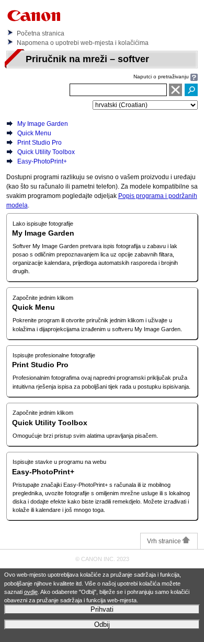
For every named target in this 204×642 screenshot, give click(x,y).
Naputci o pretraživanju (161, 76)
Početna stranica (40, 33)
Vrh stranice (164, 541)
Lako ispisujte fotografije (43, 223)
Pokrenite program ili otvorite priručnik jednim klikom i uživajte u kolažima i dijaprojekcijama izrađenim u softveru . (97, 324)
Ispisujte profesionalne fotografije (54, 355)
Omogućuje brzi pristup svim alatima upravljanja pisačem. (85, 436)
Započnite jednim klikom (43, 298)
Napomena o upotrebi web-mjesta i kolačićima (83, 42)
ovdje (31, 592)
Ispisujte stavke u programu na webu (59, 462)
